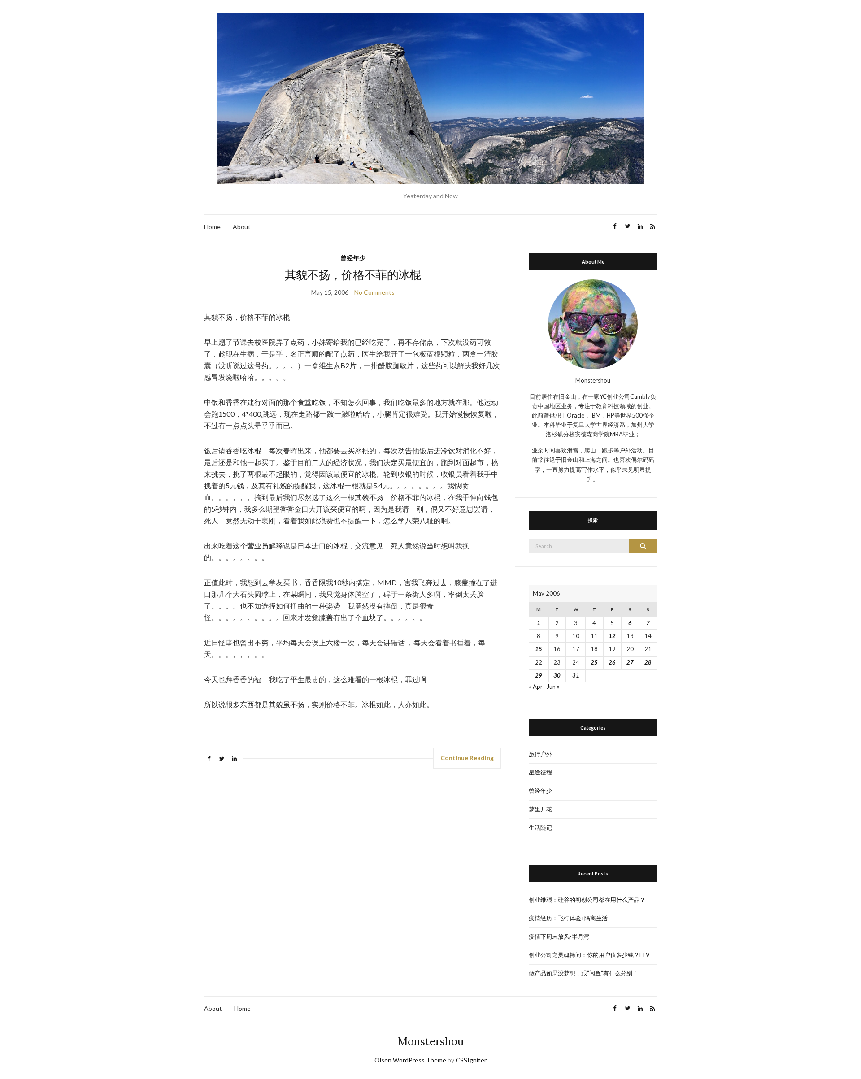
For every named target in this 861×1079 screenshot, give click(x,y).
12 (612, 636)
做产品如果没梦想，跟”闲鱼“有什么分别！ (583, 973)
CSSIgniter (471, 1060)
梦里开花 (540, 809)
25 (594, 662)
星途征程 (540, 772)
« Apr (536, 686)
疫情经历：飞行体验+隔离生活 (568, 918)
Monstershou (431, 1042)
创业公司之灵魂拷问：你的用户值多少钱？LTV (589, 954)
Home (212, 227)
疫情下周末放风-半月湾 (559, 936)
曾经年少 (352, 257)
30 (557, 675)
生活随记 (540, 827)
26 (612, 662)
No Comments (374, 292)
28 (648, 662)
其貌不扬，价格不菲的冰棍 (353, 274)
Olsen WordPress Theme (410, 1060)
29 (538, 675)
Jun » (553, 686)
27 (630, 662)
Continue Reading (467, 757)
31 (575, 675)
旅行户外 (540, 753)
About (242, 227)
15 (538, 649)
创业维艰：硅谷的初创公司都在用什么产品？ (587, 899)
